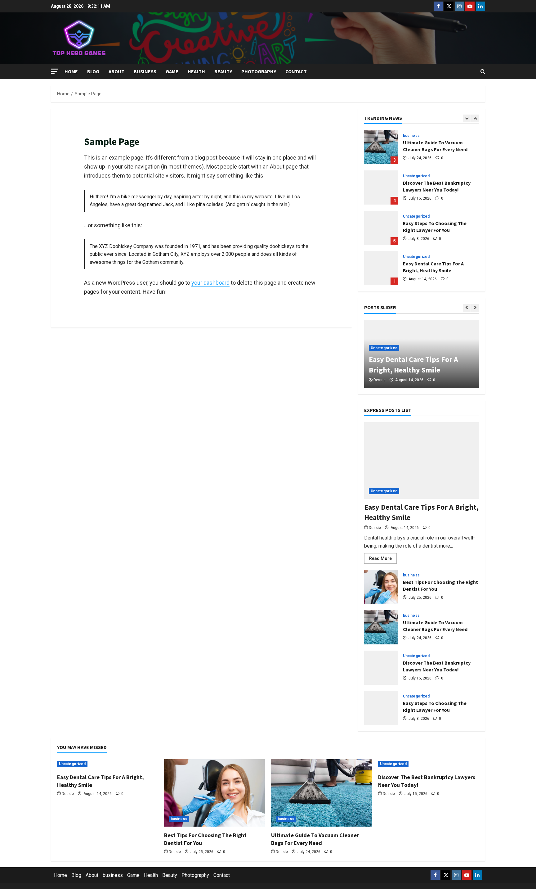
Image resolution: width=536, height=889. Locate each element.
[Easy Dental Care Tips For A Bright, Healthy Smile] (421, 460)
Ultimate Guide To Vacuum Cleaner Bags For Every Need (381, 147)
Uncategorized (416, 176)
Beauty (223, 71)
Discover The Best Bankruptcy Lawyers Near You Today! (381, 187)
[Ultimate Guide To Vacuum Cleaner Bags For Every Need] (321, 793)
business (145, 71)
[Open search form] (482, 71)
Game (172, 71)
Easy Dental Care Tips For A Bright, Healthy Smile (381, 268)
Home (71, 71)
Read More (383, 560)
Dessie (379, 380)
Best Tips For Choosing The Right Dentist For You (381, 587)
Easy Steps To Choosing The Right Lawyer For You (381, 228)
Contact (296, 71)
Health (196, 71)
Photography (258, 71)
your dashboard (210, 282)
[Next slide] (475, 118)
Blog (93, 71)
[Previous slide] (467, 118)
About (116, 71)
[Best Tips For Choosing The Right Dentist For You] (214, 793)
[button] (54, 71)
